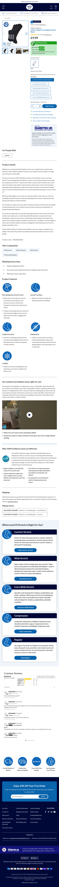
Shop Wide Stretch (25, 579)
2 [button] (27, 740)
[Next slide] (26, 34)
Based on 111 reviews (9, 678)
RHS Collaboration (21, 822)
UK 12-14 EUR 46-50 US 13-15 (41, 97)
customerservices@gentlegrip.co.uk (19, 838)
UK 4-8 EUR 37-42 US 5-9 (40, 84)
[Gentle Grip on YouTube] (55, 812)
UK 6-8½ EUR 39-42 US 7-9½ (40, 88)
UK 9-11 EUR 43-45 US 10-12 (41, 93)
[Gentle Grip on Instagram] (52, 812)
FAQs (17, 815)
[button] (34, 34)
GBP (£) (25, 858)
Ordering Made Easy (36, 815)
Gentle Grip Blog (35, 808)
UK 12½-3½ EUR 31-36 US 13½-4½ (42, 80)
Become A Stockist (21, 819)
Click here (44, 135)
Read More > (43, 24)
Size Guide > (34, 76)
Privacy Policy (34, 822)
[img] (12, 691)
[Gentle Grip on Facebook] (46, 812)
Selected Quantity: (38, 102)
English (34, 858)
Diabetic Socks (34, 812)
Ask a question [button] (50, 676)
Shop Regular (25, 658)
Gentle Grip (27, 882)
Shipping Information (22, 812)
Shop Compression (25, 631)
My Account (5, 815)
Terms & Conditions (35, 819)
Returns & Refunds (7, 819)
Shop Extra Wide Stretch (25, 607)
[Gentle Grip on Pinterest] (49, 812)
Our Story (5, 808)
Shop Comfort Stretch (25, 550)
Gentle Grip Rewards (22, 808)
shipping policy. (13, 501)
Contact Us (5, 812)
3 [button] (29, 740)
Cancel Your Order (7, 828)
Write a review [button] (41, 676)
